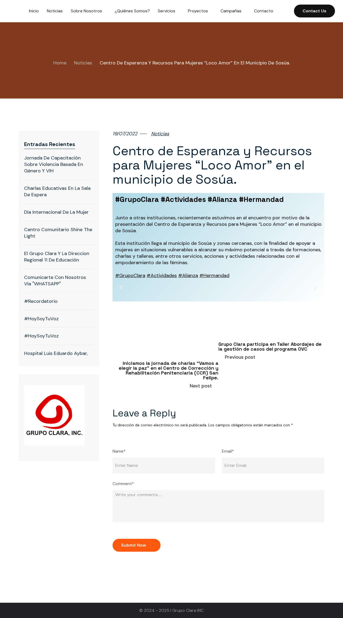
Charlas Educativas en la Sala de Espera (57, 191)
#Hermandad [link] (214, 275)
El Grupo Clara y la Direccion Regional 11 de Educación (56, 256)
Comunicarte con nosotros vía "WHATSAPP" (55, 280)
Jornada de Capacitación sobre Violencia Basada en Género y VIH (53, 164)
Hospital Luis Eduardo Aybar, (56, 353)
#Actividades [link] (162, 275)
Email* (228, 451)
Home (59, 63)
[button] (121, 287)
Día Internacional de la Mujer (56, 212)
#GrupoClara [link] (130, 275)
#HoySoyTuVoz (41, 318)
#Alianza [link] (188, 275)
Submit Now (133, 545)
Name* (119, 451)
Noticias (83, 63)
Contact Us (314, 11)
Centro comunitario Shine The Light (58, 232)
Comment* (123, 484)
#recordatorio (41, 301)
